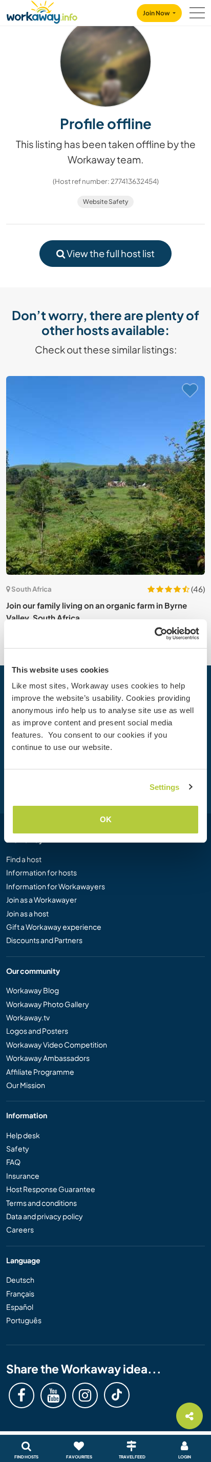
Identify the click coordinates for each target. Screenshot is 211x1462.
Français (20, 1293)
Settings (165, 787)
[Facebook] (21, 1395)
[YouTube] (53, 1395)
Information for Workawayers (55, 886)
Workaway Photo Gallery (47, 1004)
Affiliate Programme (40, 1071)
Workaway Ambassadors (48, 1057)
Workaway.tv (28, 1017)
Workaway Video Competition (56, 1044)
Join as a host (27, 913)
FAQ (13, 1161)
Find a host (23, 859)
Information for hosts (41, 872)
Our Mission (25, 1085)
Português (23, 1320)
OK (106, 819)
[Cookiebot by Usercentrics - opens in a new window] (154, 633)
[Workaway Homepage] (42, 10)
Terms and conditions (41, 1202)
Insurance (22, 1175)
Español (19, 1306)
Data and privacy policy (44, 1216)
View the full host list (110, 253)
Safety (17, 1148)
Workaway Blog (32, 990)
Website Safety (105, 201)
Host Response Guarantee (50, 1189)
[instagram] (85, 1395)
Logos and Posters (37, 1030)
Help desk (23, 1135)
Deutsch (20, 1279)
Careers (20, 1229)
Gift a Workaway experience (53, 926)
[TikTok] (117, 1395)
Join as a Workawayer (41, 899)
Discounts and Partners (44, 940)
